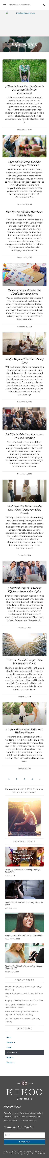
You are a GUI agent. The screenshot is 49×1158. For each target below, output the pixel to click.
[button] (5, 5)
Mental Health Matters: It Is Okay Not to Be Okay (24, 903)
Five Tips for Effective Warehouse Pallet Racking (24, 213)
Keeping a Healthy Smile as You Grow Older (24, 935)
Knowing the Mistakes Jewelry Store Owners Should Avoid (24, 967)
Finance (9, 1063)
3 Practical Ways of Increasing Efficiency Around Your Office (24, 589)
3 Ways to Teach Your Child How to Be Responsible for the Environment (24, 89)
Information (11, 1053)
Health (9, 1058)
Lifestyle (10, 1042)
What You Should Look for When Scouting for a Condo (24, 661)
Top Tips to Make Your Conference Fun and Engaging (24, 435)
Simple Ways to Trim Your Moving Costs (25, 360)
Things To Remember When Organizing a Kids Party (22, 870)
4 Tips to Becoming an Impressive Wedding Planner (24, 730)
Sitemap (29, 1153)
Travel (9, 1047)
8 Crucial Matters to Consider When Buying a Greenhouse (24, 163)
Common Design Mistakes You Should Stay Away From (24, 291)
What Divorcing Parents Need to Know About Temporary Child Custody (24, 509)
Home (9, 1037)
